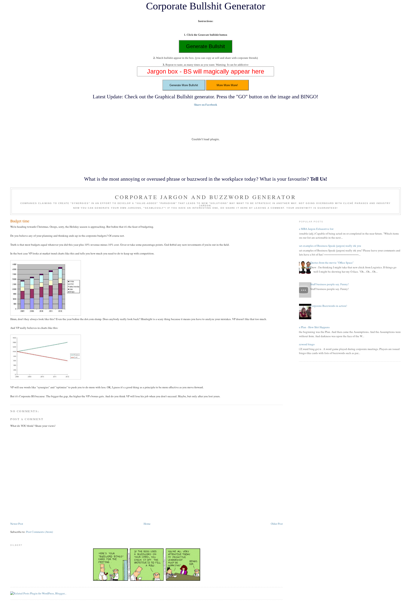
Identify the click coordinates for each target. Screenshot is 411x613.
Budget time (19, 220)
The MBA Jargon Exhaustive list (315, 229)
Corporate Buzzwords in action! (328, 306)
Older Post (277, 524)
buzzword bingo (305, 344)
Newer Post (16, 524)
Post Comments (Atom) (39, 532)
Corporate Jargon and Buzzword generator (205, 197)
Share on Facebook (205, 104)
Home (147, 524)
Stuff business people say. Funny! (329, 284)
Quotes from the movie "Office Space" (332, 262)
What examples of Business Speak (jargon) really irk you (328, 246)
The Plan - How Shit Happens (313, 327)
